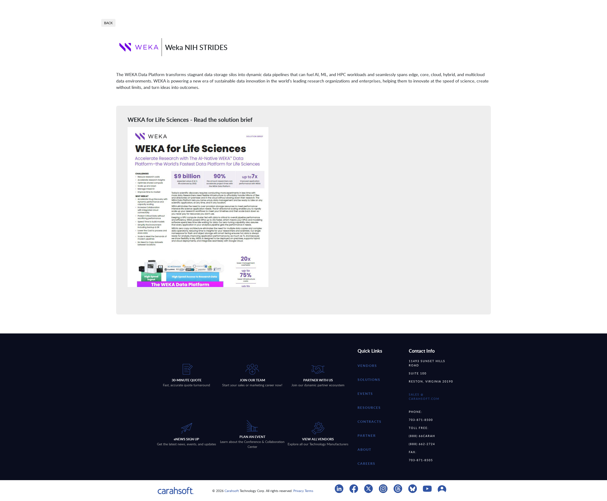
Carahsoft (232, 490)
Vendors (367, 365)
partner (367, 435)
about (364, 449)
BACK (108, 23)
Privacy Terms (303, 490)
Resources (369, 407)
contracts (370, 421)
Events (365, 393)
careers (366, 463)
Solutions (369, 379)
